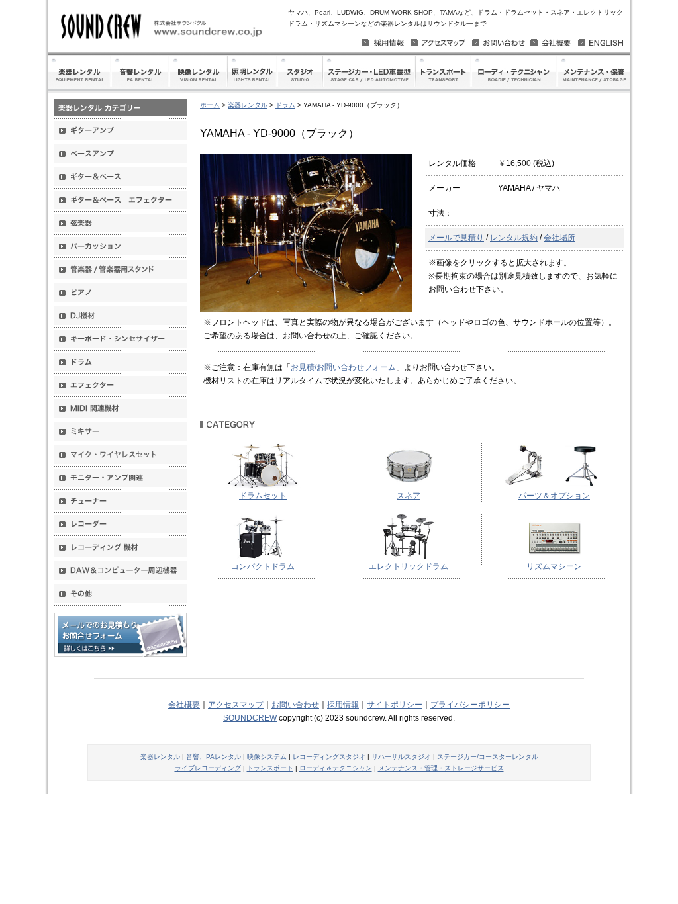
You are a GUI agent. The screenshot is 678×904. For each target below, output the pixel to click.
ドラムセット (263, 495)
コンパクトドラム (263, 566)
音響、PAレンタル (213, 756)
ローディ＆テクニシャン (335, 768)
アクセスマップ (236, 704)
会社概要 (184, 704)
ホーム (210, 105)
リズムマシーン (554, 566)
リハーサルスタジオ (401, 756)
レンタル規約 (514, 237)
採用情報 (343, 704)
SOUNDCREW (250, 718)
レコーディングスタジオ (329, 756)
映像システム (267, 756)
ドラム (285, 105)
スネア (408, 495)
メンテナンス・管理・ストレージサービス (441, 768)
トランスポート (270, 768)
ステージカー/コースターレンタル (487, 756)
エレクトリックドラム (408, 566)
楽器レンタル (247, 105)
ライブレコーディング (208, 768)
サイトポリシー (394, 704)
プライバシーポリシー (470, 704)
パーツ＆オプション (554, 495)
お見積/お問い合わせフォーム (343, 367)
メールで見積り (456, 237)
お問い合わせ (295, 704)
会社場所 (559, 237)
